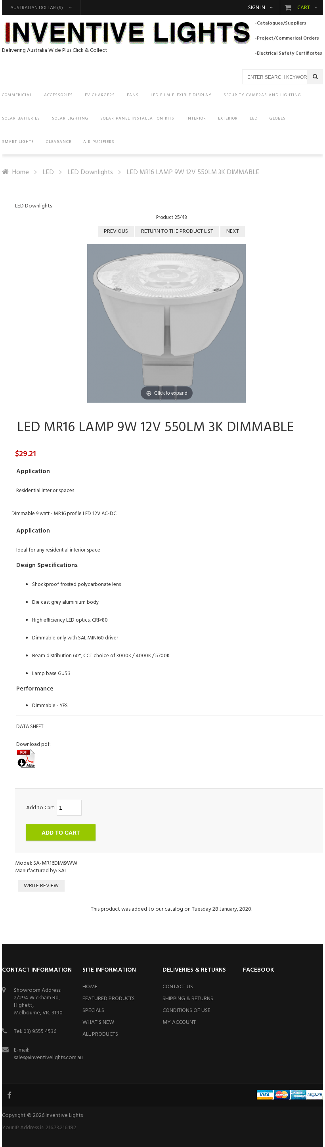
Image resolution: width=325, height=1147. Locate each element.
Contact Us (177, 986)
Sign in (256, 8)
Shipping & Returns (187, 998)
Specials (93, 1010)
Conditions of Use (186, 1010)
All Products (100, 1034)
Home (20, 172)
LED (48, 172)
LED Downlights (90, 172)
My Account (179, 1022)
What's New (98, 1022)
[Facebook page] (10, 1095)
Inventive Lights (64, 1115)
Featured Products (108, 998)
